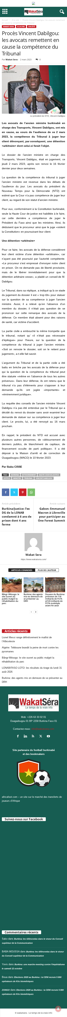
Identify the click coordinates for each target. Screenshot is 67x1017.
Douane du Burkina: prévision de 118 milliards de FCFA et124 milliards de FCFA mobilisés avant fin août (55, 600)
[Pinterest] (22, 492)
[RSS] (34, 736)
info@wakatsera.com (42, 728)
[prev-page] (31, 612)
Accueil (5, 20)
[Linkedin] (26, 736)
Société (31, 26)
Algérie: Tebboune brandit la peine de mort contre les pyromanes (30, 649)
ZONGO (6, 990)
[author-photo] (33, 542)
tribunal (28, 478)
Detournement (29, 475)
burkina (15, 475)
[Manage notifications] (58, 1009)
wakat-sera (8, 26)
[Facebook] (5, 492)
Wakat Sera (12, 59)
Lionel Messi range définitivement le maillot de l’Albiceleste (27, 639)
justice (7, 478)
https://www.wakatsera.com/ (33, 559)
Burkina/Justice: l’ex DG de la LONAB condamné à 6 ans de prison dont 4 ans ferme (16, 516)
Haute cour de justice (49, 475)
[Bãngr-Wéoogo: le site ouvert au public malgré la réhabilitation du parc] (12, 584)
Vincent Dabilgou (44, 478)
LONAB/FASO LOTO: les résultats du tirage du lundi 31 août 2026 (32, 669)
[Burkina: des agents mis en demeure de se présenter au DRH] (34, 584)
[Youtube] (48, 736)
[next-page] (36, 612)
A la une (15, 20)
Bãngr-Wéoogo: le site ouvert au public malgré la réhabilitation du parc (10, 599)
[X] (14, 492)
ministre (17, 478)
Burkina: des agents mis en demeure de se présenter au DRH (33, 597)
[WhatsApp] (31, 492)
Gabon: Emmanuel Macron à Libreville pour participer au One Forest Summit (51, 514)
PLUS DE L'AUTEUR (47, 570)
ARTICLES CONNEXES (21, 570)
